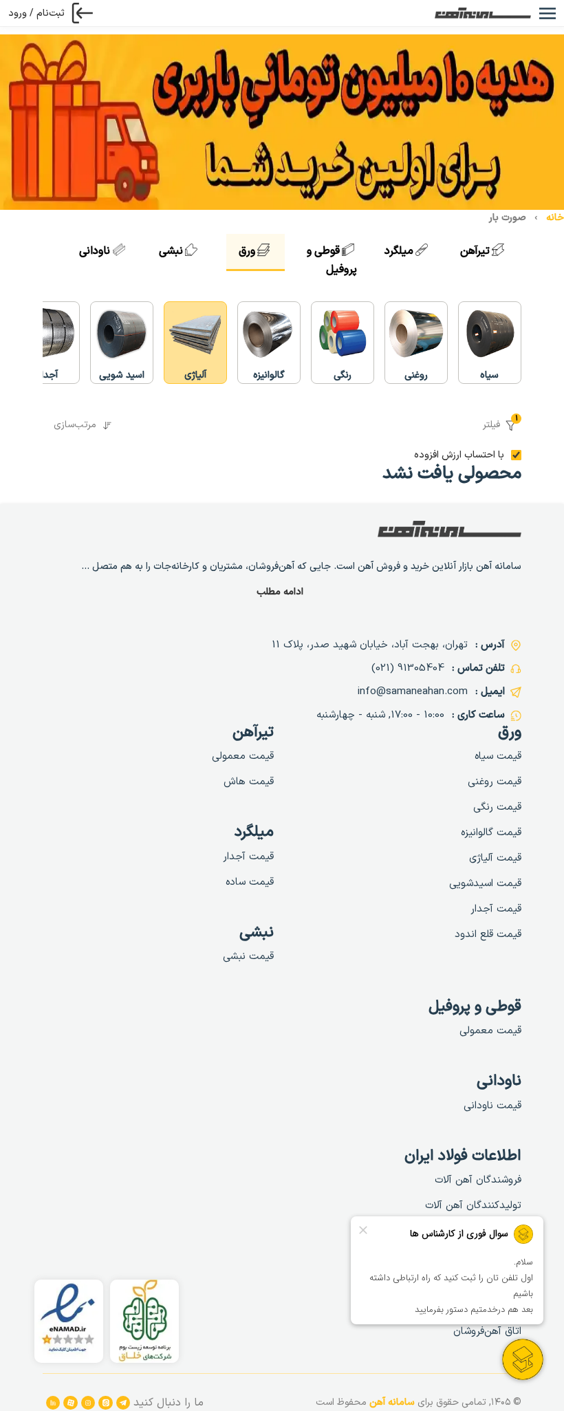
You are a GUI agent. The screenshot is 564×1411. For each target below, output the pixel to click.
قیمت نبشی (248, 957)
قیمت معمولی (243, 756)
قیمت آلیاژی (495, 858)
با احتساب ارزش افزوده (459, 455)
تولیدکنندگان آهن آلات (473, 1206)
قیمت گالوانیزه (491, 833)
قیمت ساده (250, 882)
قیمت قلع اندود (488, 935)
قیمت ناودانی (492, 1106)
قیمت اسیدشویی (485, 884)
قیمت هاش (249, 782)
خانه (555, 218)
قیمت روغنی (494, 782)
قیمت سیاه (498, 756)
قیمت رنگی (497, 807)
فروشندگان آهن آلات (478, 1180)
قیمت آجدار (495, 909)
